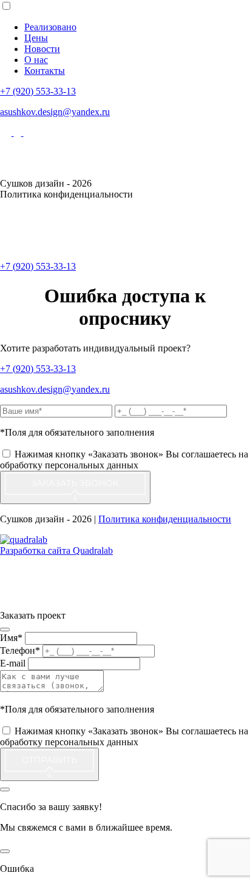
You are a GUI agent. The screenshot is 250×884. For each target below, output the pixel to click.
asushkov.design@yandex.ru (55, 112)
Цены (36, 38)
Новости (42, 49)
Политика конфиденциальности (164, 519)
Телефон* (20, 650)
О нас (36, 60)
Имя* (11, 638)
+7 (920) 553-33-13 (38, 91)
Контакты (44, 70)
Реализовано (50, 27)
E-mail (12, 663)
